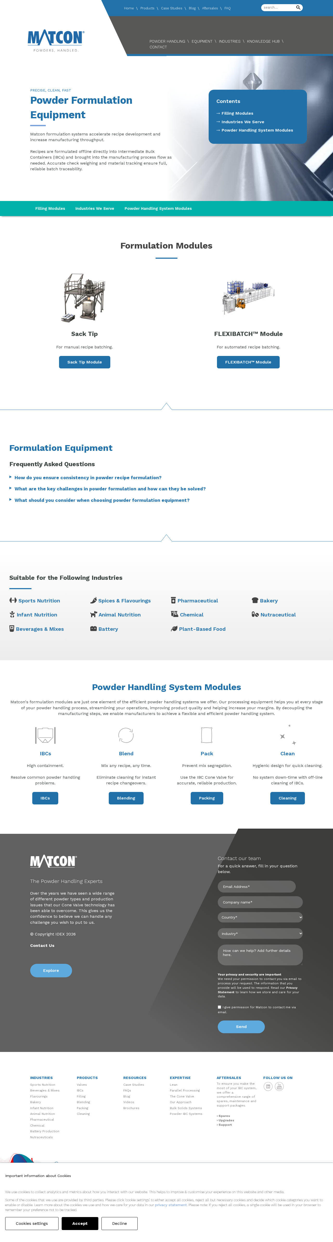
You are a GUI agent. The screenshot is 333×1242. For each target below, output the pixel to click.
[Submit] (298, 8)
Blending (126, 798)
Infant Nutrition (37, 615)
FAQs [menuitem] (127, 1090)
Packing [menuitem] (82, 1108)
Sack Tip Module (84, 362)
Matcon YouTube (279, 1086)
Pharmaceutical (197, 600)
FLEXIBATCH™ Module (248, 362)
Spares (224, 1116)
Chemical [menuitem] (37, 1125)
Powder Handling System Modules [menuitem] (257, 130)
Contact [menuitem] (158, 47)
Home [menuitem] (129, 8)
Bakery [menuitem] (35, 1102)
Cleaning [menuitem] (83, 1114)
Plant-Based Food (202, 629)
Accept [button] (80, 1223)
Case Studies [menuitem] (171, 8)
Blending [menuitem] (83, 1102)
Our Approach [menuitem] (180, 1102)
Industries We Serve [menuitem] (243, 121)
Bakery (269, 600)
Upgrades (226, 1120)
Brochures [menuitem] (131, 1108)
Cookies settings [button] (32, 1223)
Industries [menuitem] (230, 41)
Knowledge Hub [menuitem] (263, 41)
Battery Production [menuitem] (44, 1131)
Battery (108, 629)
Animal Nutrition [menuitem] (42, 1114)
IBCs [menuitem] (80, 1090)
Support (225, 1125)
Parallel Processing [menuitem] (185, 1090)
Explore (51, 970)
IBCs (45, 798)
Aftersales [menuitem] (210, 8)
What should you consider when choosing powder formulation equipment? (102, 500)
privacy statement (171, 1205)
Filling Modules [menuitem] (237, 113)
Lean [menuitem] (173, 1085)
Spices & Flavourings (124, 600)
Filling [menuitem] (81, 1096)
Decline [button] (119, 1223)
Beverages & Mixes (40, 629)
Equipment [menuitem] (202, 41)
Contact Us (42, 945)
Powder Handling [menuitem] (167, 41)
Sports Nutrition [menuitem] (42, 1085)
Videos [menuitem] (128, 1102)
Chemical (191, 615)
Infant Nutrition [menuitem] (41, 1108)
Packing (207, 798)
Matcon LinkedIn (268, 1086)
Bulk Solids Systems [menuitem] (186, 1108)
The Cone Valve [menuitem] (182, 1096)
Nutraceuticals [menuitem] (41, 1137)
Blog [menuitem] (192, 8)
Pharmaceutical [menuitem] (42, 1119)
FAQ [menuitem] (228, 8)
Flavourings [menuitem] (39, 1096)
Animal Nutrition (120, 615)
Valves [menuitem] (82, 1085)
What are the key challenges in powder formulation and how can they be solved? (110, 488)
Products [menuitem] (147, 8)
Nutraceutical (278, 615)
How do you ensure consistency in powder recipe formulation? (88, 477)
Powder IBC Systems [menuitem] (186, 1114)
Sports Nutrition (39, 600)
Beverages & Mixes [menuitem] (45, 1090)
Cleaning (288, 798)
